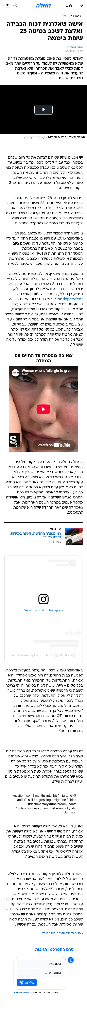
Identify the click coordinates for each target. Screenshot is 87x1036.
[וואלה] (43, 5)
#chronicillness (28, 808)
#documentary (38, 804)
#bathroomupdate (63, 804)
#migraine (59, 800)
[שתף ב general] (7, 5)
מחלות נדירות (74, 933)
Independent (71, 299)
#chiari (71, 800)
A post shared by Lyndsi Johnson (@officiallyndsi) (43, 655)
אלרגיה (29, 198)
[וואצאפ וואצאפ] (15, 5)
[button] (69, 5)
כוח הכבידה (48, 933)
